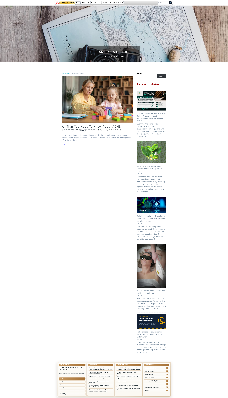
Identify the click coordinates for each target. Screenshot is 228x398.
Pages (83, 2)
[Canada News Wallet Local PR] (57, 2)
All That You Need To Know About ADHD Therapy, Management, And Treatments (91, 128)
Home (78, 2)
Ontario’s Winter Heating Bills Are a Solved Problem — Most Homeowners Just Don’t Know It (151, 116)
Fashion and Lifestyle (149, 377)
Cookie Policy (63, 394)
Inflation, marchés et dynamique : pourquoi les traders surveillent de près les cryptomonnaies (151, 218)
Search (139, 73)
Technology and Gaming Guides (152, 381)
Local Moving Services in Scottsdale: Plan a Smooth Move (128, 389)
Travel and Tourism (149, 384)
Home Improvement (149, 371)
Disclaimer (62, 391)
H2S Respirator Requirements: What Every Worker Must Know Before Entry (150, 334)
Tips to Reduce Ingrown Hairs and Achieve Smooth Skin (151, 291)
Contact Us (62, 385)
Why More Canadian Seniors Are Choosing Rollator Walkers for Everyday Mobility (99, 390)
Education (116, 2)
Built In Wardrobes (121, 381)
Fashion (105, 2)
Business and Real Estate (150, 368)
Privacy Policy (63, 388)
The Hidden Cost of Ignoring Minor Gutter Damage (127, 373)
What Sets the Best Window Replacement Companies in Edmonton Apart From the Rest (127, 384)
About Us (62, 381)
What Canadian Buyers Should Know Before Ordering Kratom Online (149, 168)
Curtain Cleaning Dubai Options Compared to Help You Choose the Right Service (127, 377)
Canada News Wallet (67, 2)
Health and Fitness (78, 73)
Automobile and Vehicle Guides (152, 387)
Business (93, 2)
